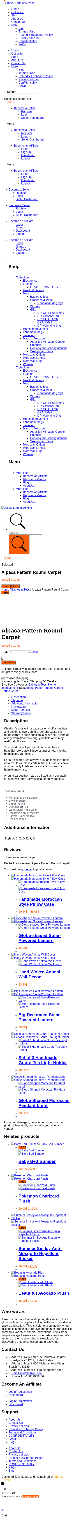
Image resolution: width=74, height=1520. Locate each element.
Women (35, 306)
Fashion (28, 283)
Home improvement (35, 328)
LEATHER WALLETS (44, 287)
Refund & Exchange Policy (35, 34)
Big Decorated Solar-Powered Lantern (39, 1017)
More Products (20, 709)
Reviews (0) (19, 706)
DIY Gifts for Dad (48, 316)
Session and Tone (41, 351)
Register (26, 111)
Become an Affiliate (26, 145)
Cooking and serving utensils (48, 348)
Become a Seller (24, 108)
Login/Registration (20, 1391)
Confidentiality (27, 41)
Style (5, 652)
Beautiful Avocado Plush (43, 1293)
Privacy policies (28, 37)
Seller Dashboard (32, 117)
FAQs (22, 44)
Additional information (25, 703)
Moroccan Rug (32, 360)
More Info (22, 472)
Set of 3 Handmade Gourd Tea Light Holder (42, 1060)
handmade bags (33, 332)
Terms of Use (26, 31)
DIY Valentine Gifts (49, 325)
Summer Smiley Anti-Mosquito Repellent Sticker (40, 1253)
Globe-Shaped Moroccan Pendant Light (44, 1103)
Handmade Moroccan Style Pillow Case (40, 902)
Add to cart (8, 662)
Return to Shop (30, 1496)
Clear (34, 652)
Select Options (10, 586)
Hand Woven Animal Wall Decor (39, 974)
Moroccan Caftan (34, 354)
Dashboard (28, 155)
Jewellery (29, 335)
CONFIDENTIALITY (21, 1435)
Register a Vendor (34, 479)
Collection (17, 12)
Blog (21, 28)
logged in (27, 869)
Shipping (17, 700)
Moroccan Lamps (34, 357)
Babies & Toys (39, 296)
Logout (25, 158)
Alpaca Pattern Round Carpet (44, 687)
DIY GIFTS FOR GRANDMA (47, 321)
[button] (37, 92)
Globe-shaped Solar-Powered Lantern (39, 938)
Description (18, 697)
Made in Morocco (34, 338)
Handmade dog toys (50, 303)
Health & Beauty (33, 290)
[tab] (40, 697)
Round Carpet (10, 690)
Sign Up (26, 152)
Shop (14, 15)
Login (24, 114)
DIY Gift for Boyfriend (50, 312)
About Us (17, 18)
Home (15, 9)
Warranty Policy (21, 713)
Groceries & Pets (41, 299)
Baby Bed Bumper (37, 1161)
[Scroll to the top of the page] (2, 1483)
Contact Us (18, 21)
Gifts (33, 309)
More (14, 25)
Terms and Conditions (22, 1432)
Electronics (30, 280)
